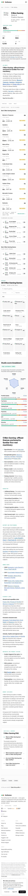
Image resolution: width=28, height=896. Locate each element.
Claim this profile (15, 787)
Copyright (18, 828)
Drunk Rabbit (11, 572)
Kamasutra (18, 82)
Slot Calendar (4, 828)
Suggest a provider (6, 840)
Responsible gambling (6, 849)
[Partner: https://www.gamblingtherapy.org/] (19, 808)
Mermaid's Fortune (7, 193)
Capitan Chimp (6, 183)
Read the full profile (8, 98)
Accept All (22, 891)
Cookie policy (11, 888)
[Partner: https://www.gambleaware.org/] (11, 808)
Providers (7, 7)
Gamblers (12, 82)
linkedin (16, 780)
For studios (3, 856)
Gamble (9, 672)
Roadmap (3, 833)
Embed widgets (5, 842)
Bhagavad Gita (19, 572)
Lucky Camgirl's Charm (8, 173)
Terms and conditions (21, 825)
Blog (2, 825)
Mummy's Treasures (7, 115)
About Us (3, 823)
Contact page (4, 876)
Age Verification (5, 851)
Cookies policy (19, 830)
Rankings (4, 103)
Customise (6, 891)
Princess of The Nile (9, 577)
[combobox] (7, 292)
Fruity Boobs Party (7, 164)
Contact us (3, 835)
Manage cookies (20, 835)
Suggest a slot (4, 837)
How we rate (4, 854)
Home (2, 7)
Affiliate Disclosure (20, 833)
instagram (4, 780)
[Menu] (26, 2)
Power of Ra (16, 84)
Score (10, 103)
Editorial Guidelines (5, 830)
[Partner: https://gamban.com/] (3, 808)
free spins (11, 91)
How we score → (22, 213)
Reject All (14, 891)
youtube (10, 780)
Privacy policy (19, 823)
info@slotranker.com (15, 874)
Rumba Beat (7, 582)
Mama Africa (6, 84)
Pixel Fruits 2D (12, 540)
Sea (21, 57)
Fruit (16, 57)
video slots (21, 449)
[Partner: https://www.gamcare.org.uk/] (3, 811)
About (15, 103)
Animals (12, 57)
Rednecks (5, 203)
